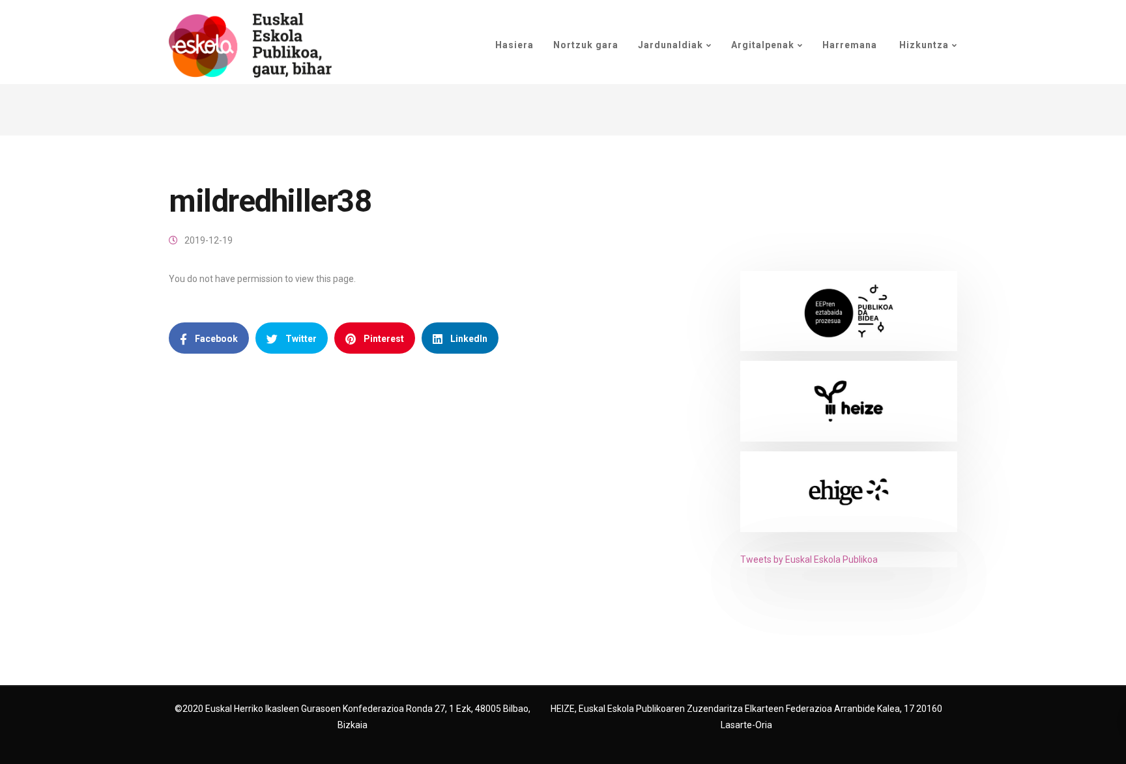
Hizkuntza (923, 45)
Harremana (849, 45)
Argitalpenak (762, 45)
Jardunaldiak (670, 45)
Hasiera (514, 45)
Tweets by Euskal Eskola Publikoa (809, 559)
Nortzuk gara (585, 45)
